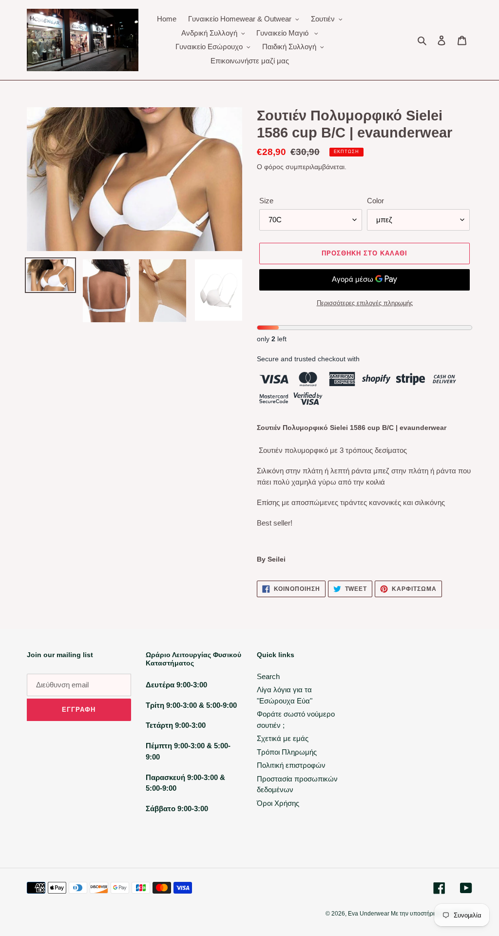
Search (268, 676)
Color (375, 200)
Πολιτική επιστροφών (291, 765)
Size (266, 200)
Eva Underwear (369, 913)
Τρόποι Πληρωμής (287, 752)
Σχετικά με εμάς (282, 738)
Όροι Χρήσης (278, 803)
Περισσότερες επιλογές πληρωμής (365, 303)
